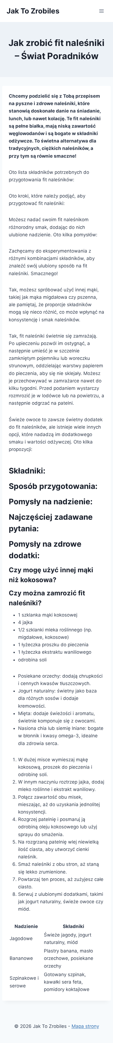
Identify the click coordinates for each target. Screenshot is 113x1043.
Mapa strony (85, 1026)
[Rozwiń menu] (101, 11)
